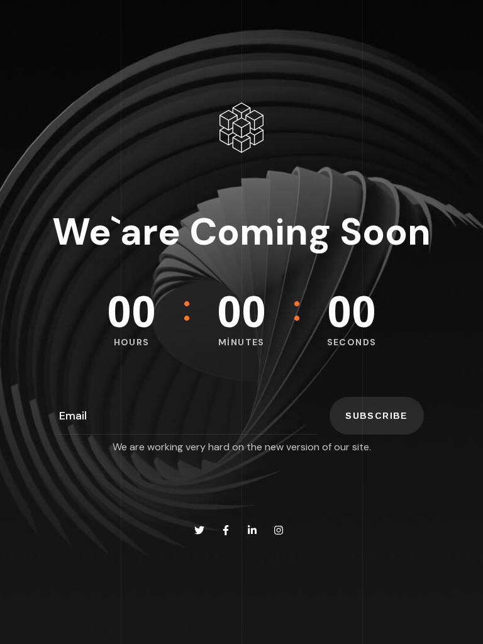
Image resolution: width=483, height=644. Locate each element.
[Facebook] (226, 530)
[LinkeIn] (252, 530)
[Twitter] (199, 530)
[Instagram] (279, 530)
